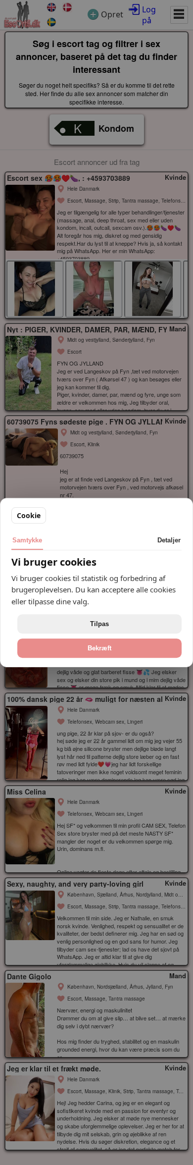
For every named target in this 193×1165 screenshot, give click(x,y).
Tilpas (99, 624)
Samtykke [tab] (27, 540)
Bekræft (99, 648)
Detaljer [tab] (169, 540)
